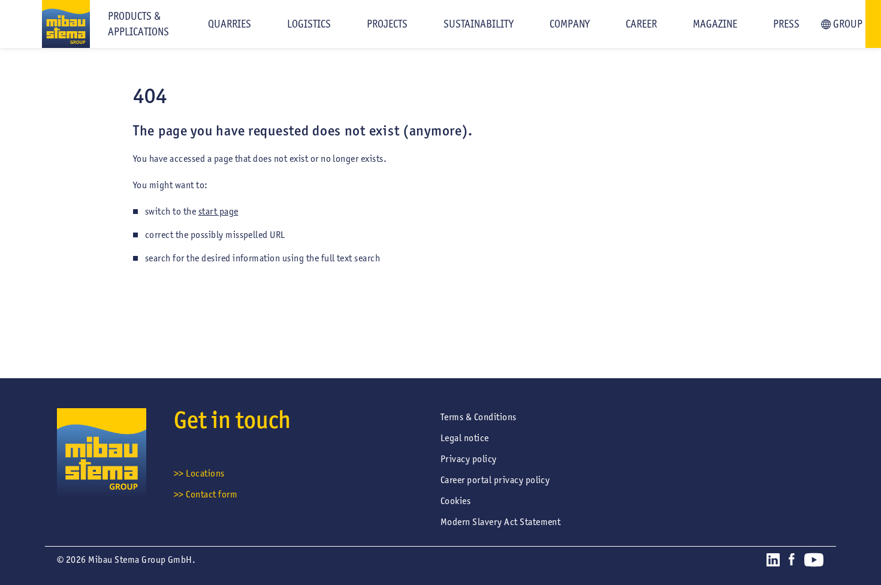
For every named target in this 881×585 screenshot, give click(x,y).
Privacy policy (469, 459)
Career (641, 24)
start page (218, 211)
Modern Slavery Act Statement (500, 521)
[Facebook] (792, 561)
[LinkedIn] (773, 562)
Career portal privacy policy (495, 480)
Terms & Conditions (479, 417)
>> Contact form (205, 494)
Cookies (455, 500)
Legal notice (465, 438)
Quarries (229, 24)
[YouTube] (814, 562)
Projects (387, 24)
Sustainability (478, 24)
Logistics (309, 24)
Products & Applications (138, 24)
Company (570, 24)
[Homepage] (45, 24)
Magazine (715, 24)
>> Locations (199, 473)
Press (786, 24)
